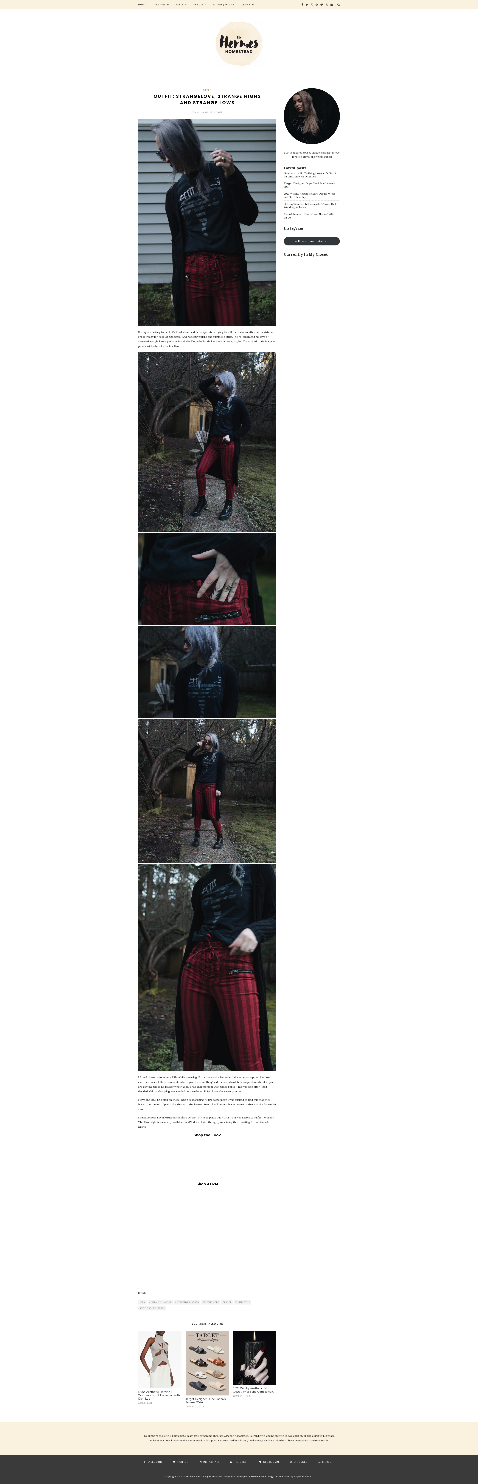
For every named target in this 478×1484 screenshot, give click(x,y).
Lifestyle (159, 4)
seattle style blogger (152, 1308)
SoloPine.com (258, 1476)
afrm (142, 1302)
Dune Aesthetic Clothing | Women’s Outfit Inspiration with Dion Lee (159, 1395)
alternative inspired (187, 1302)
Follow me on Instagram (311, 241)
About (246, 4)
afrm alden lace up (160, 1302)
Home (142, 4)
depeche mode (211, 1302)
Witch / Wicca (224, 4)
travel (198, 4)
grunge (227, 1302)
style (180, 4)
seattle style (242, 1302)
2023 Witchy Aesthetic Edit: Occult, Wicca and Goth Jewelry (253, 1390)
